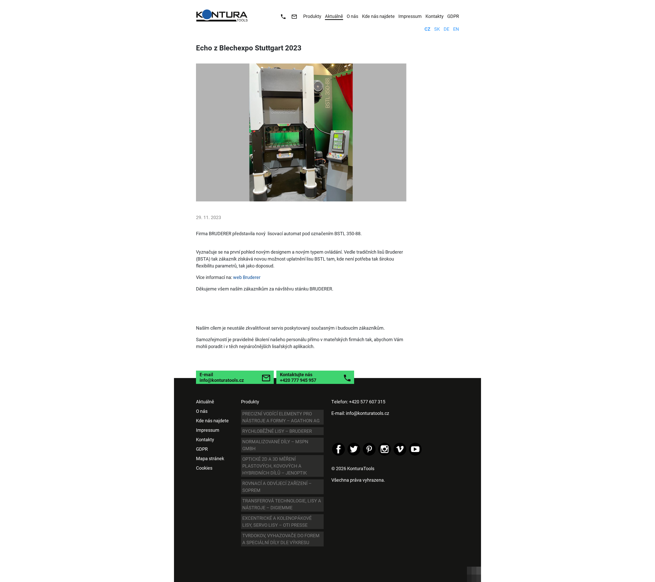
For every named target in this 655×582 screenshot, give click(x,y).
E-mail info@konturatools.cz (222, 377)
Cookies (204, 468)
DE (446, 29)
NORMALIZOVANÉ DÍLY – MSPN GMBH (275, 444)
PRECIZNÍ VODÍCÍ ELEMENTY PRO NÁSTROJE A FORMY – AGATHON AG (281, 417)
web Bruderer (246, 277)
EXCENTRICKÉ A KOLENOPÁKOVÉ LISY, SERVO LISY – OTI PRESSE (277, 521)
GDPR (202, 449)
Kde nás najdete (212, 420)
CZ (427, 29)
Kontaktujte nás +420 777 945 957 (298, 377)
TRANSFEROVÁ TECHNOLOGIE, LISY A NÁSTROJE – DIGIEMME (281, 504)
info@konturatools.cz (367, 413)
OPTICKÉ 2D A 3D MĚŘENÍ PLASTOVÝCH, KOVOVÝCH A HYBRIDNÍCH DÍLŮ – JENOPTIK (274, 466)
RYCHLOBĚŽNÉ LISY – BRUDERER (277, 431)
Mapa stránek (210, 458)
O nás (202, 411)
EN (456, 29)
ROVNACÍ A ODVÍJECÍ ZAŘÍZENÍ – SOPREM (277, 486)
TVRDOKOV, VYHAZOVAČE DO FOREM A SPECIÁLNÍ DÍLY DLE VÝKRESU (281, 538)
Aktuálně (205, 401)
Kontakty (205, 439)
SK (437, 29)
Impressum (207, 430)
